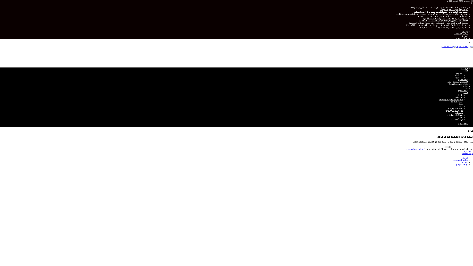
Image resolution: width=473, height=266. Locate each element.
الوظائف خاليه (457, 120)
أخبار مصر (459, 73)
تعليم (465, 86)
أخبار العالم (458, 75)
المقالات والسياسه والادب (457, 82)
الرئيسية (464, 69)
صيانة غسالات (467, 154)
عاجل (466, 71)
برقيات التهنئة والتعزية (458, 84)
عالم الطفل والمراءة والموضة (451, 100)
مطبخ (460, 117)
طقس (460, 106)
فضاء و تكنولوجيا (455, 108)
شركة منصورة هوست (415, 149)
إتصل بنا (465, 36)
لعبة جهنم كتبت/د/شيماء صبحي (454, 10)
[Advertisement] (428, 59)
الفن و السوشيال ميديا (454, 111)
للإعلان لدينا (463, 124)
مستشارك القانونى (455, 115)
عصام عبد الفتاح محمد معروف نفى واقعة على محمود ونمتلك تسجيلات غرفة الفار (432, 14)
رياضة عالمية (463, 91)
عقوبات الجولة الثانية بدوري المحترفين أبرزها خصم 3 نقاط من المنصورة (438, 23)
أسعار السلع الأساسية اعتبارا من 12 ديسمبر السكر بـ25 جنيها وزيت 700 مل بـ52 (437, 25)
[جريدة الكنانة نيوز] (456, 47)
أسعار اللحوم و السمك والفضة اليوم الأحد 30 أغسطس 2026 (443, 27)
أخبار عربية (459, 77)
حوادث (465, 89)
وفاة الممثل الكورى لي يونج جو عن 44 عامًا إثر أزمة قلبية (443, 21)
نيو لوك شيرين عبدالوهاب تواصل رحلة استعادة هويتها (445, 19)
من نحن (465, 32)
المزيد (465, 93)
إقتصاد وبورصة (457, 102)
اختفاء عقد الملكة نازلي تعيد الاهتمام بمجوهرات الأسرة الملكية (441, 12)
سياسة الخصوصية (460, 34)
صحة (461, 104)
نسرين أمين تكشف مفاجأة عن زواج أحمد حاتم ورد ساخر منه (443, 16)
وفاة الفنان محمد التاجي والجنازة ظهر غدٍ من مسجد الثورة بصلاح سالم (439, 7)
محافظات (459, 97)
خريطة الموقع (462, 38)
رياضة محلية (463, 80)
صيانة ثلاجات (468, 151)
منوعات (460, 95)
